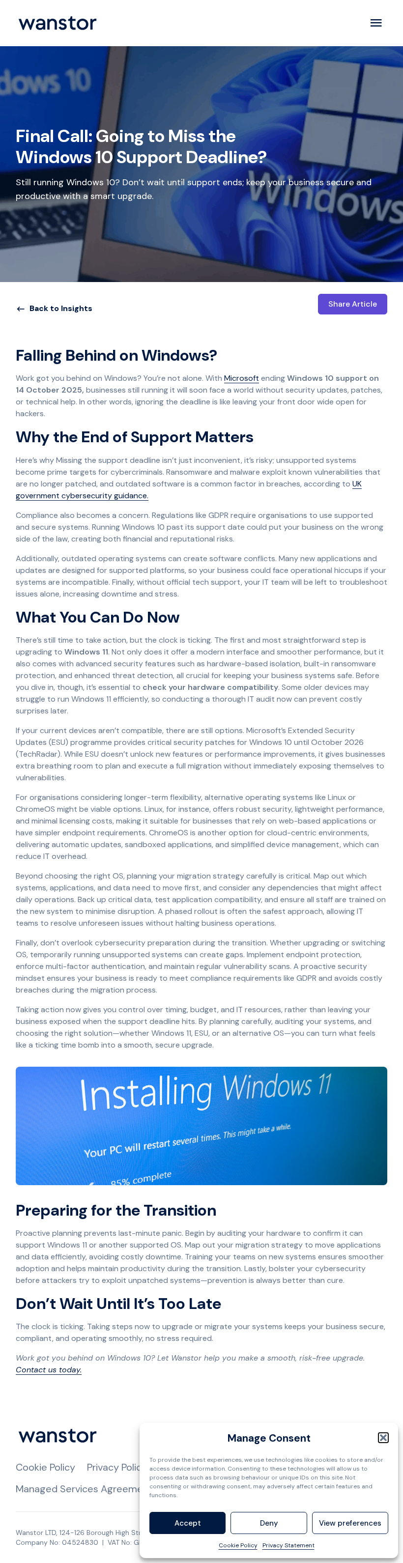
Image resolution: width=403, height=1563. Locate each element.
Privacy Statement (288, 1545)
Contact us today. (49, 1369)
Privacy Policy (117, 1467)
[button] (383, 1438)
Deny (269, 1523)
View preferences (350, 1523)
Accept (187, 1523)
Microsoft (241, 378)
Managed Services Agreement (84, 1488)
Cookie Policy (238, 1545)
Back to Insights (60, 308)
